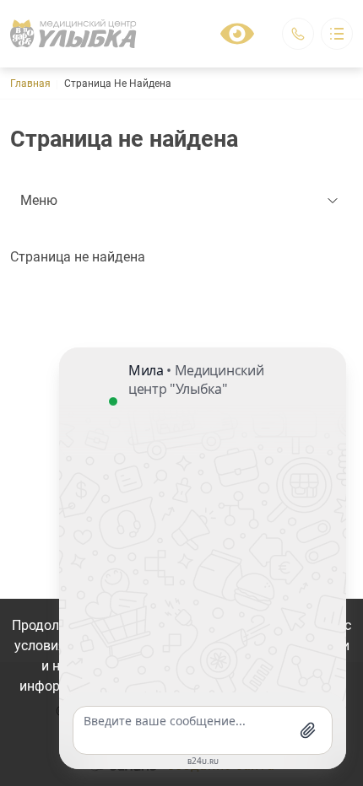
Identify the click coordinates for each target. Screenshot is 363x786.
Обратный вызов (298, 34)
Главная (30, 83)
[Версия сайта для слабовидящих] (237, 34)
